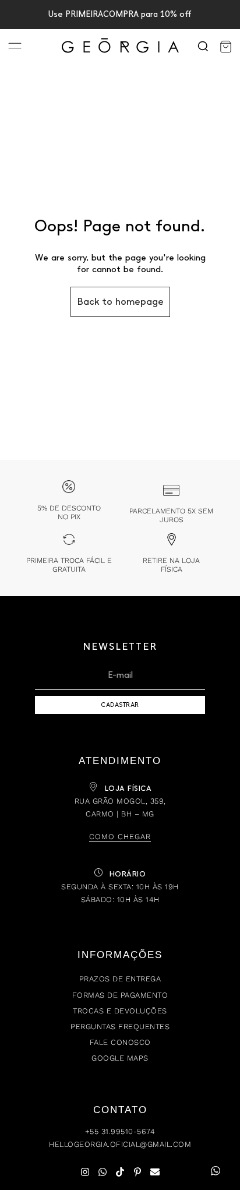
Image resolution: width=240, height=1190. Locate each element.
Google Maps (120, 1058)
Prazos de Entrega (120, 978)
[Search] (203, 46)
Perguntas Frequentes (120, 1026)
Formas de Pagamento (120, 995)
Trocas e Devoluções (120, 1010)
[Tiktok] (120, 1172)
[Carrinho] (225, 47)
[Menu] (15, 47)
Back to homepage (120, 301)
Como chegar (120, 836)
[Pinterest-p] (137, 1172)
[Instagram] (85, 1172)
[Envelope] (155, 1172)
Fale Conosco (120, 1042)
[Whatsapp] (102, 1172)
